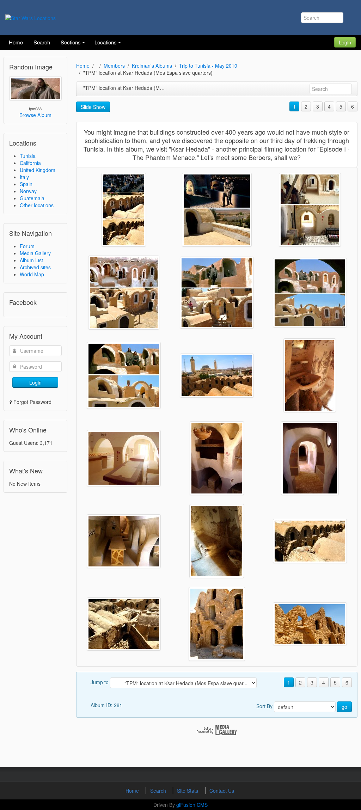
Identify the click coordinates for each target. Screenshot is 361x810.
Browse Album (35, 114)
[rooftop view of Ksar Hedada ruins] (310, 541)
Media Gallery (35, 253)
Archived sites (35, 267)
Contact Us (221, 790)
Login (345, 42)
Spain (26, 184)
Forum (27, 246)
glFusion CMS (192, 804)
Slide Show (93, 106)
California (30, 162)
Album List (31, 260)
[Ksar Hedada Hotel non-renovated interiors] (309, 375)
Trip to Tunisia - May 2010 (208, 65)
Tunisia (28, 155)
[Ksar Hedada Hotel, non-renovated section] (217, 624)
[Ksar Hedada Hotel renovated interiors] (124, 458)
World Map (32, 274)
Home (83, 65)
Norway (28, 191)
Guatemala (32, 198)
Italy (24, 176)
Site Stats (188, 790)
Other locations (37, 205)
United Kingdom (37, 169)
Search (158, 790)
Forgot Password (32, 401)
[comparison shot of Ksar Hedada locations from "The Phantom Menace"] (124, 210)
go (344, 706)
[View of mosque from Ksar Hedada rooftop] (217, 376)
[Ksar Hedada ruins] (310, 623)
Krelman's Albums (152, 65)
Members (114, 65)
